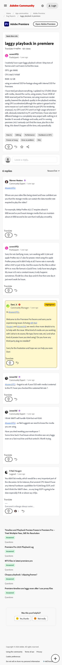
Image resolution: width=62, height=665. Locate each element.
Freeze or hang (12, 140)
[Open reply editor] (31, 159)
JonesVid (13, 377)
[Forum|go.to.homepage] (22, 5)
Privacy (39, 652)
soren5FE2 (14, 54)
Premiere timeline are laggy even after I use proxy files (29, 588)
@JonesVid (21, 326)
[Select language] (42, 5)
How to (9, 135)
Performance (30, 135)
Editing (18, 135)
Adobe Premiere (39, 13)
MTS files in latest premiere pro (19, 560)
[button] (5, 6)
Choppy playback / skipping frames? (21, 574)
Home (8, 13)
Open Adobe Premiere (45, 24)
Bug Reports (10, 16)
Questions (9, 542)
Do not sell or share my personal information (23, 661)
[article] (31, 208)
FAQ (39, 140)
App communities (21, 13)
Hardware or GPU (45, 135)
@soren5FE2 (10, 188)
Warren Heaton (16, 180)
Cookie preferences (13, 656)
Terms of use (29, 652)
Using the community (14, 652)
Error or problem (28, 140)
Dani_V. (14, 304)
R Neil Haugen (15, 471)
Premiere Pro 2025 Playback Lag (19, 547)
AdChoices (49, 661)
